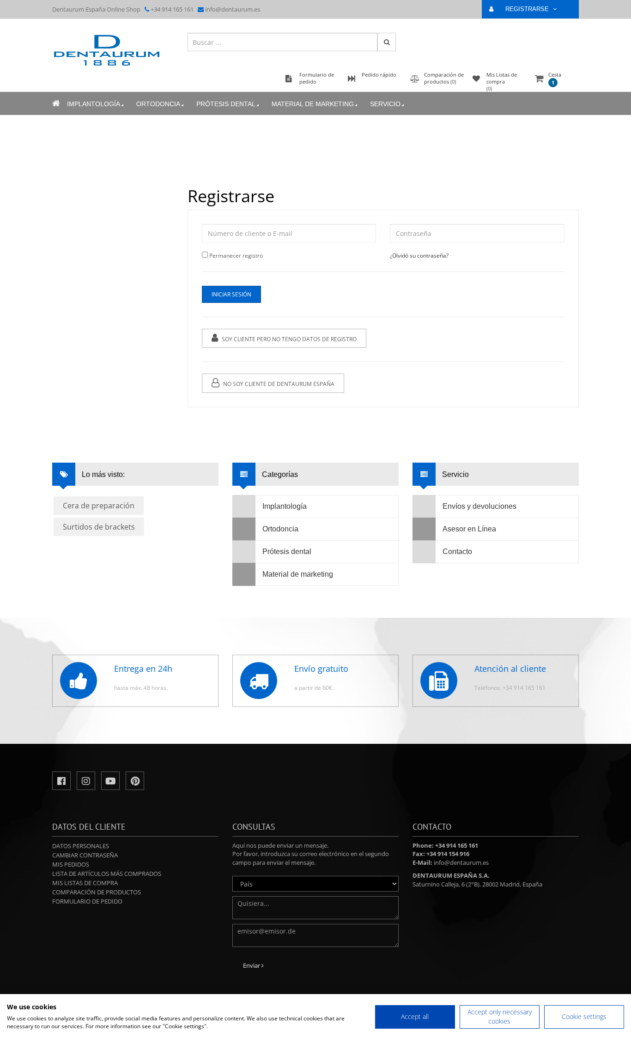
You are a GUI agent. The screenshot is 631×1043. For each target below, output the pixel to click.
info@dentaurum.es (232, 9)
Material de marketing (313, 104)
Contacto (457, 551)
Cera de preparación (98, 505)
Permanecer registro (236, 255)
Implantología (93, 104)
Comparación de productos (96, 892)
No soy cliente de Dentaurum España (278, 384)
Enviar (252, 965)
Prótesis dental (225, 104)
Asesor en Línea (469, 529)
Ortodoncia (158, 104)
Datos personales (80, 846)
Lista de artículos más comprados (106, 873)
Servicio (385, 104)
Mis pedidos (70, 864)
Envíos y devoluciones (479, 506)
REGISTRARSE (528, 9)
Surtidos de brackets (99, 527)
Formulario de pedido (87, 901)
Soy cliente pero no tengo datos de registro (288, 339)
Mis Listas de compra (85, 883)
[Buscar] (386, 42)
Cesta (554, 78)
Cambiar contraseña (85, 855)
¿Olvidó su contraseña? (419, 255)
